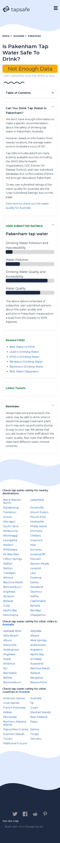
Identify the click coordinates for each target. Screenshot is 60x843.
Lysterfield (37, 499)
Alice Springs (38, 640)
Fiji (31, 702)
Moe (33, 544)
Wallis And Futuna (15, 743)
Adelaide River (12, 630)
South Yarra (10, 526)
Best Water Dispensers (24, 371)
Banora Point (38, 682)
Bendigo (35, 610)
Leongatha (10, 540)
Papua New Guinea (15, 729)
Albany (34, 635)
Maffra (34, 596)
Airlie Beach (10, 635)
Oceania (24, 691)
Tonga (34, 734)
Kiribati (7, 712)
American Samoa (14, 698)
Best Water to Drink (22, 346)
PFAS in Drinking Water (25, 356)
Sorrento (36, 549)
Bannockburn (12, 587)
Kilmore (8, 577)
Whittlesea (10, 549)
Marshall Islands (40, 712)
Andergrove (11, 649)
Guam (34, 707)
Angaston (36, 649)
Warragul (9, 521)
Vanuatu (35, 738)
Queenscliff (37, 554)
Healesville (37, 521)
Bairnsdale (10, 673)
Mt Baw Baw (11, 554)
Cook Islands (11, 702)
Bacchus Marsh (13, 582)
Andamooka (38, 645)
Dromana (36, 530)
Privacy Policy (39, 803)
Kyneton (8, 596)
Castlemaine (38, 601)
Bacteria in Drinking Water (26, 366)
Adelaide (35, 630)
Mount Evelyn (39, 512)
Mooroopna (10, 615)
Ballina (7, 677)
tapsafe (20, 9)
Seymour (36, 591)
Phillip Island (38, 526)
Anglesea (9, 591)
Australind (36, 663)
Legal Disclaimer (28, 807)
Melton (7, 568)
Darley (34, 582)
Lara (33, 573)
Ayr (5, 668)
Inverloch (36, 540)
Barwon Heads (39, 563)
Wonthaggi (10, 535)
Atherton (9, 663)
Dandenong (11, 507)
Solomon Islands (13, 734)
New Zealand (38, 716)
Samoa (34, 729)
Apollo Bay (10, 610)
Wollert (8, 544)
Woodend (36, 587)
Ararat (7, 659)
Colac (6, 605)
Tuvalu (7, 738)
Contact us (14, 803)
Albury (7, 640)
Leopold (35, 568)
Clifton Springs (12, 558)
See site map (11, 821)
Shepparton (38, 615)
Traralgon (9, 573)
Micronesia (10, 716)
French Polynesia (14, 707)
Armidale (36, 659)
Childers (35, 535)
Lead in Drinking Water (24, 351)
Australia (8, 624)
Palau (34, 721)
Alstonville (9, 645)
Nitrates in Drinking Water (26, 361)
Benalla (35, 605)
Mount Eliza (38, 516)
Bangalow (36, 677)
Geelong (35, 577)
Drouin (7, 516)
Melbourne (10, 530)
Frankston (9, 512)
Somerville (37, 507)
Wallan (7, 563)
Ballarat (8, 601)
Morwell (35, 558)
